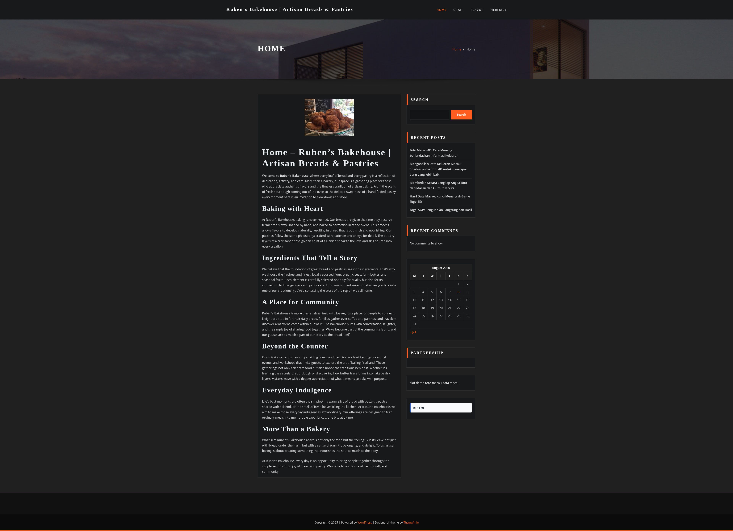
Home (442, 10)
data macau (450, 383)
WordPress (365, 522)
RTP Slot (418, 407)
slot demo (417, 383)
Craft (458, 10)
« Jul (413, 332)
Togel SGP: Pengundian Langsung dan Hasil (441, 210)
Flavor (477, 10)
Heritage (499, 10)
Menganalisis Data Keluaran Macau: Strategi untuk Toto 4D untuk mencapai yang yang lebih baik (438, 169)
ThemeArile (411, 522)
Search (420, 99)
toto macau (433, 383)
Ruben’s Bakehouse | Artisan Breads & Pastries (289, 9)
